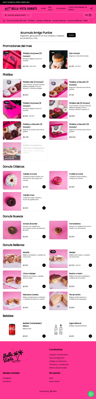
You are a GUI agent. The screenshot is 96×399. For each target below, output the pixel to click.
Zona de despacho (57, 358)
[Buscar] (4, 21)
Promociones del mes (16, 20)
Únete (71, 35)
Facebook (7, 381)
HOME (43, 8)
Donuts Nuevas (59, 20)
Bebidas (87, 20)
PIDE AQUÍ (50, 8)
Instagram (7, 378)
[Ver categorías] (91, 21)
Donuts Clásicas (43, 20)
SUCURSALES (61, 8)
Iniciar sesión (54, 381)
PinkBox (31, 20)
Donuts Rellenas (74, 20)
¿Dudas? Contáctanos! (58, 354)
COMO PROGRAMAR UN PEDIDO (77, 8)
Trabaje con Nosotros (58, 361)
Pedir (51, 378)
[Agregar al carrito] (44, 66)
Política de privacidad (58, 368)
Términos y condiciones (59, 364)
